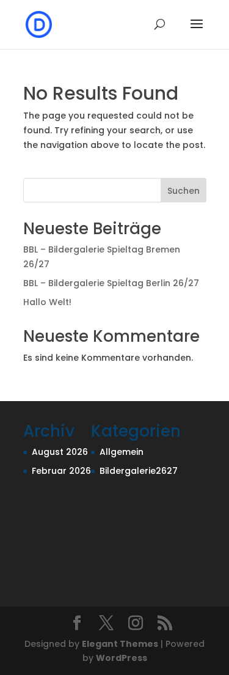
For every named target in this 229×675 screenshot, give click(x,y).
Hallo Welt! (47, 302)
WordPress (121, 658)
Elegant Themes (120, 644)
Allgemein (122, 452)
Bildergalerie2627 (139, 471)
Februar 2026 (61, 471)
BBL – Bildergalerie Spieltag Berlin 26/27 (111, 283)
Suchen (183, 191)
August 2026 (60, 452)
